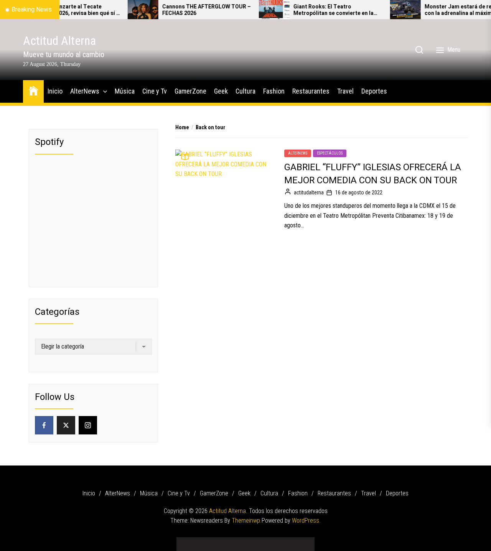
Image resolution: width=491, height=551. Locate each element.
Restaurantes (311, 91)
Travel (345, 91)
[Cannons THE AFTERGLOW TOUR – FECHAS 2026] (132, 9)
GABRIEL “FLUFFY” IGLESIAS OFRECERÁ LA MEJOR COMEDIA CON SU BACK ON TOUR (372, 174)
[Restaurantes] (280, 541)
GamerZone (190, 91)
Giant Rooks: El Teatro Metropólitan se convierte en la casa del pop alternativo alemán (323, 10)
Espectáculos (330, 153)
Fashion (274, 91)
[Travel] (291, 541)
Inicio (55, 91)
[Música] (211, 541)
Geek (221, 91)
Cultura (245, 91)
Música (125, 91)
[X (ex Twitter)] (66, 425)
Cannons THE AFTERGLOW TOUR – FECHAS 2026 (195, 10)
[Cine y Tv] (222, 541)
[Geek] (245, 541)
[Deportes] (303, 541)
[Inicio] (188, 541)
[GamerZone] (234, 541)
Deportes (374, 91)
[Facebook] (44, 425)
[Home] (33, 90)
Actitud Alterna (59, 40)
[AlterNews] (199, 541)
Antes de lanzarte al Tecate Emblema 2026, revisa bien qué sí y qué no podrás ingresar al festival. (64, 10)
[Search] (419, 50)
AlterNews (84, 91)
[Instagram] (88, 425)
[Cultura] (257, 541)
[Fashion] (268, 541)
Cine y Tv (154, 91)
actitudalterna (309, 192)
